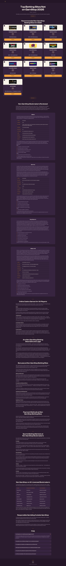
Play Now (12, 39)
